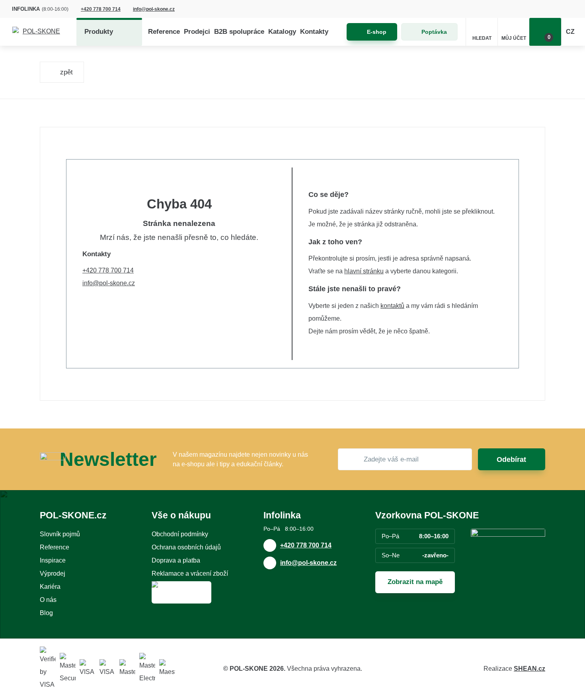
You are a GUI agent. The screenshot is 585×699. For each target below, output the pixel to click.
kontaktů (392, 305)
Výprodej (52, 573)
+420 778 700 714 (101, 9)
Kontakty (314, 31)
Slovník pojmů (60, 534)
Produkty (98, 31)
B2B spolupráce (239, 31)
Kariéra (50, 586)
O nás (48, 599)
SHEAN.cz (529, 668)
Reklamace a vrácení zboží (190, 573)
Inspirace (53, 560)
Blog (46, 612)
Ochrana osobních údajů (186, 547)
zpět (66, 72)
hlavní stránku (364, 271)
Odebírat (511, 459)
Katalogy (282, 31)
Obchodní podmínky (180, 534)
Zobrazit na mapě (415, 582)
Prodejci (197, 31)
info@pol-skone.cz (154, 9)
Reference (164, 31)
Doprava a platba (176, 560)
